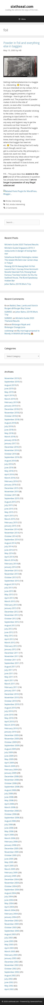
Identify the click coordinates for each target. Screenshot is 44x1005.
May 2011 (9, 677)
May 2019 (9, 392)
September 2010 (12, 704)
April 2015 (9, 515)
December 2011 (12, 653)
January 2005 (10, 876)
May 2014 (9, 553)
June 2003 (9, 941)
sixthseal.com (22, 6)
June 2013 (9, 591)
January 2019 (10, 405)
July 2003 (9, 937)
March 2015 (10, 519)
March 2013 (10, 601)
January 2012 (10, 649)
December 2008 (12, 776)
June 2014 (9, 550)
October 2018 (11, 416)
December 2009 (12, 735)
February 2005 (11, 872)
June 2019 (9, 388)
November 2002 (12, 965)
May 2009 (9, 759)
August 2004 (10, 893)
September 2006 (12, 817)
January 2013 (10, 608)
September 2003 (12, 930)
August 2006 (10, 821)
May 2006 (9, 831)
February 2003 (11, 955)
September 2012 (12, 622)
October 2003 (11, 927)
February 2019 (11, 402)
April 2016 (9, 474)
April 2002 (9, 989)
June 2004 (9, 900)
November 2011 (12, 656)
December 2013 (12, 570)
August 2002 (10, 975)
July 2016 (9, 464)
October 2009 (11, 742)
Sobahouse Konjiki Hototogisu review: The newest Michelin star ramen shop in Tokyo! (21, 260)
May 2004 (9, 903)
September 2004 (12, 889)
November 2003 (12, 924)
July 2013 (9, 587)
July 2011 (9, 670)
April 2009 (9, 762)
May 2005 (9, 862)
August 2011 (10, 666)
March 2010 (10, 725)
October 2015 (11, 495)
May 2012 (9, 635)
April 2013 (9, 598)
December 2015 (12, 488)
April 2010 (9, 721)
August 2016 (10, 460)
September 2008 (12, 786)
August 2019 (10, 385)
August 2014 (10, 543)
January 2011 (10, 690)
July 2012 (9, 628)
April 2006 (9, 834)
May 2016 (9, 471)
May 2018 (9, 433)
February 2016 (11, 481)
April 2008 (9, 804)
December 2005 (12, 848)
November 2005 (12, 852)
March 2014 (10, 560)
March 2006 (10, 838)
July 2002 (9, 979)
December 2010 (12, 694)
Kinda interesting (13, 201)
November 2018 (12, 412)
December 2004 (12, 879)
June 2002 (9, 982)
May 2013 (9, 594)
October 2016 (11, 453)
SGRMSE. (8, 311)
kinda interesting (17, 204)
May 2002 (9, 985)
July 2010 (9, 711)
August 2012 (10, 625)
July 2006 (9, 824)
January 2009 (10, 773)
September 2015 (12, 498)
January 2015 (10, 525)
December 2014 (12, 529)
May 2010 (9, 718)
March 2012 (10, 642)
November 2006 (12, 810)
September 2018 (12, 419)
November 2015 (12, 491)
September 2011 (12, 663)
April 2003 (9, 948)
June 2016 (9, 467)
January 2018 (10, 440)
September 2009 (12, 745)
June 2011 (9, 673)
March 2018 (10, 436)
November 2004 (12, 882)
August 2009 (10, 749)
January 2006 (10, 845)
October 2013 (11, 577)
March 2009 (10, 766)
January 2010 (10, 731)
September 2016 (12, 457)
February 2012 (11, 646)
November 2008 (12, 779)
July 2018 (9, 426)
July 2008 (9, 793)
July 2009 (9, 752)
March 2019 (10, 399)
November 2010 (12, 697)
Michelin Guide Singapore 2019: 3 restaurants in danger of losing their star (21, 251)
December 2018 (12, 409)
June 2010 (9, 714)
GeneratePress (36, 1001)
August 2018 (10, 423)
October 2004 (11, 886)
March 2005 (10, 869)
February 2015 (11, 522)
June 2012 (9, 632)
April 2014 (9, 556)
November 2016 (12, 450)
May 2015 (9, 512)
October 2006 (11, 814)
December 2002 (12, 961)
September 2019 (12, 381)
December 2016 (12, 447)
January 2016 (10, 484)
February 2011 (11, 687)
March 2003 (10, 951)
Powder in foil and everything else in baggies (21, 44)
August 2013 (10, 584)
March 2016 (10, 477)
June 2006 (9, 828)
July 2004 (9, 896)
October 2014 (11, 536)
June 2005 (9, 858)
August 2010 (10, 707)
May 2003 (9, 944)
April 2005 (9, 865)
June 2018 (9, 429)
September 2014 (12, 539)
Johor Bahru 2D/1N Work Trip (18, 284)
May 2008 (9, 800)
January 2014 (10, 567)
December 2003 (12, 920)
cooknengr (9, 330)
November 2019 (12, 378)
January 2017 (10, 443)
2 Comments (11, 207)
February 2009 (11, 769)
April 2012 (9, 639)
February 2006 (11, 841)
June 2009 (9, 756)
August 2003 (10, 934)
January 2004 (10, 917)
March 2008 (10, 807)
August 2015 (10, 502)
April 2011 (9, 680)
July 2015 (9, 505)
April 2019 (9, 395)
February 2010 (11, 728)
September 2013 (12, 580)
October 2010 (11, 701)
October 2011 (11, 659)
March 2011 (10, 683)
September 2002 (12, 972)
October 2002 (11, 968)
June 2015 (9, 508)
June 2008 (9, 797)
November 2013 (12, 574)
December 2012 (12, 611)
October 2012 (11, 618)
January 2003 (10, 958)
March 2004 (10, 910)
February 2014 (11, 563)
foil (7, 204)
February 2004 (11, 913)
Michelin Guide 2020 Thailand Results (21, 244)
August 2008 (10, 790)
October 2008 (11, 783)
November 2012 (12, 615)
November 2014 (12, 532)
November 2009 (12, 738)
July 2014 (9, 546)
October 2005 (11, 855)
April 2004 (9, 907)
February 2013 (11, 604)
